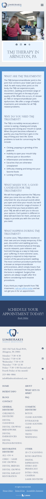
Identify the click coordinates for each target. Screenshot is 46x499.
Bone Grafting (33, 456)
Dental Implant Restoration (11, 474)
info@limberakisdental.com (14, 378)
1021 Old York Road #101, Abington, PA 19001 (14, 350)
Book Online (23, 318)
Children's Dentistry (8, 415)
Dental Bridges (11, 466)
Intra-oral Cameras (31, 474)
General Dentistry (8, 408)
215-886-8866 (9, 374)
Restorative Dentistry (9, 450)
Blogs (5, 397)
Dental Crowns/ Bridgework (11, 428)
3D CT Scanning (34, 452)
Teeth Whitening (31, 435)
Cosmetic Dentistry (30, 408)
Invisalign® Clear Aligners (33, 422)
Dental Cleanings (8, 421)
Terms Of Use (20, 491)
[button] (42, 5)
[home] (11, 5)
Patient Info (9, 391)
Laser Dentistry (34, 479)
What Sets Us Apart (32, 391)
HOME (5, 386)
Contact (7, 401)
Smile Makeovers (31, 429)
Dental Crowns (11, 469)
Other (28, 449)
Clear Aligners (33, 417)
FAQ (27, 397)
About (28, 386)
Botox (28, 413)
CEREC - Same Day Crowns (9, 460)
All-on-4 (7, 455)
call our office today (24, 288)
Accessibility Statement (35, 491)
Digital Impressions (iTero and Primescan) (31, 464)
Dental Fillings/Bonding (12, 441)
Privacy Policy (8, 491)
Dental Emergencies (9, 435)
